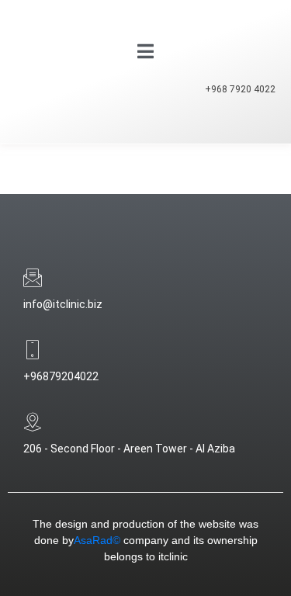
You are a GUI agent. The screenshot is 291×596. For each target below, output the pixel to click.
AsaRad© (97, 540)
